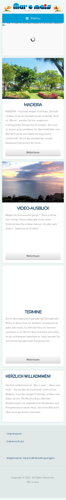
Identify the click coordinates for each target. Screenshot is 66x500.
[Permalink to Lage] (33, 24)
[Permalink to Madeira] (33, 78)
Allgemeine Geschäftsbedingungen (30, 457)
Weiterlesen (33, 152)
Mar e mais (33, 7)
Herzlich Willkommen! (28, 376)
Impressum (14, 433)
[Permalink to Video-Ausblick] (33, 181)
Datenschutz (15, 441)
